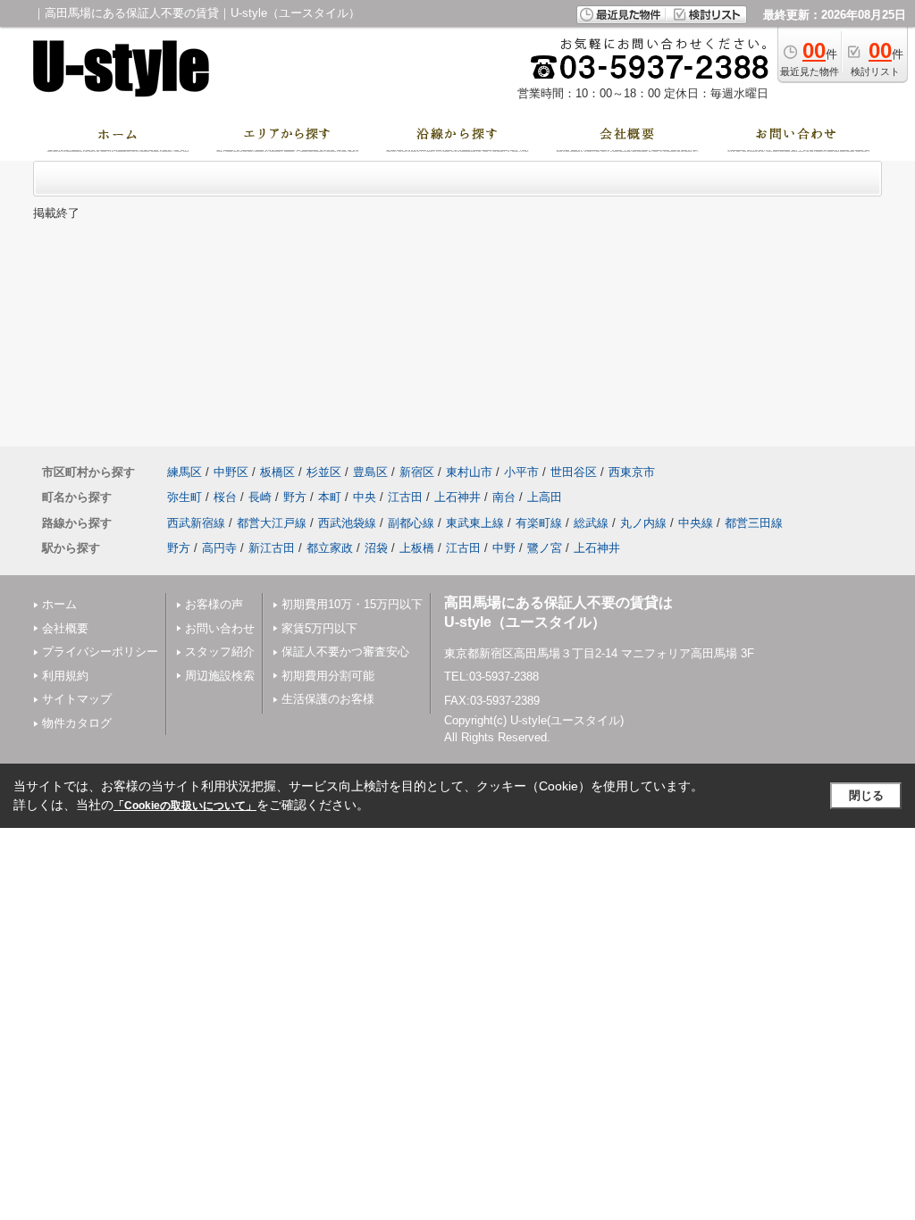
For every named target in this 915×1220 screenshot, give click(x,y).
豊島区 (370, 472)
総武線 (591, 523)
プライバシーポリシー (100, 651)
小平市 (521, 472)
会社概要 (65, 628)
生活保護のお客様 (327, 699)
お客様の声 (214, 604)
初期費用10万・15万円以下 (352, 604)
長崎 (260, 497)
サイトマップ (77, 699)
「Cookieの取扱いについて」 (184, 805)
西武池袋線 (347, 523)
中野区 (231, 472)
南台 (504, 497)
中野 (504, 548)
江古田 (405, 497)
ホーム (59, 604)
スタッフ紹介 (220, 651)
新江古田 (271, 548)
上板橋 (416, 548)
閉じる (866, 795)
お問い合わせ (220, 628)
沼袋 (376, 548)
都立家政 (329, 548)
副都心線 (411, 523)
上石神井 (457, 497)
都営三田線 (754, 523)
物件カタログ (77, 723)
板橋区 (277, 472)
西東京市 (632, 472)
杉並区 (323, 472)
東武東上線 (475, 523)
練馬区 (184, 472)
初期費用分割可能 (327, 675)
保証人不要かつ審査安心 (345, 651)
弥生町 (184, 497)
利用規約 (65, 675)
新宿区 (416, 472)
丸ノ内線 (643, 523)
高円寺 (219, 548)
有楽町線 (539, 523)
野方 (294, 497)
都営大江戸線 (271, 523)
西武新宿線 (196, 523)
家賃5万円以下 (319, 628)
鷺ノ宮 (544, 548)
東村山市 (469, 472)
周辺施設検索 (220, 675)
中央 (364, 497)
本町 (329, 497)
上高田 (544, 497)
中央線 (695, 523)
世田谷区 (573, 472)
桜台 (225, 497)
